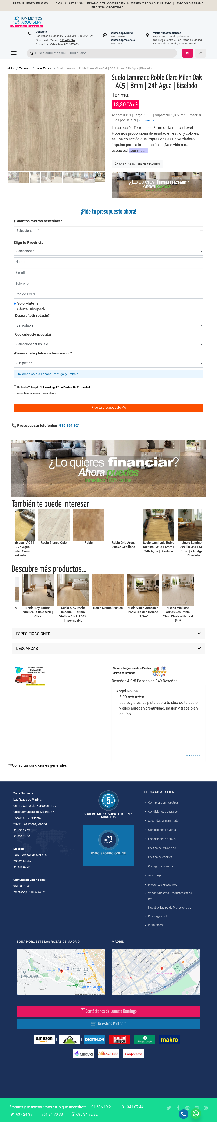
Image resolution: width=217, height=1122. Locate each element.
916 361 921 (68, 35)
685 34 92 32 (86, 1114)
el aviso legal (48, 387)
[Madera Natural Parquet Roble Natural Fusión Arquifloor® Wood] (70, 590)
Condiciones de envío (162, 839)
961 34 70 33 (52, 1114)
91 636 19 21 (102, 1107)
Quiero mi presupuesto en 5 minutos (108, 815)
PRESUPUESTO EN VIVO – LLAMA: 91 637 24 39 (48, 3)
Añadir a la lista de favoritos (139, 164)
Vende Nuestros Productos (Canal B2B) (170, 896)
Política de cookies (160, 857)
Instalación (155, 925)
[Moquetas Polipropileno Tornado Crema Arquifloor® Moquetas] (175, 590)
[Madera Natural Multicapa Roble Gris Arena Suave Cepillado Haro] (86, 525)
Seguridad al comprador (164, 820)
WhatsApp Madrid (122, 34)
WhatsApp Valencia (123, 41)
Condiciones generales (163, 811)
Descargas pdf (157, 916)
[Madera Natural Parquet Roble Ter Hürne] (51, 525)
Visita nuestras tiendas (177, 38)
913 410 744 (67, 40)
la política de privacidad (75, 387)
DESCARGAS (27, 648)
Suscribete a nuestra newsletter (36, 393)
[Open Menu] (13, 53)
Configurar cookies (160, 866)
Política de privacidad (162, 848)
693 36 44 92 (36, 892)
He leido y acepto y (53, 387)
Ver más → (146, 120)
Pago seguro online (108, 853)
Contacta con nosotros (163, 802)
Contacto (41, 31)
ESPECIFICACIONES (33, 633)
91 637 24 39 (21, 1114)
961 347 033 (71, 44)
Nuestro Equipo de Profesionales (169, 907)
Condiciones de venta (162, 829)
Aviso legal (155, 875)
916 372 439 (85, 35)
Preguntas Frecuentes (162, 884)
